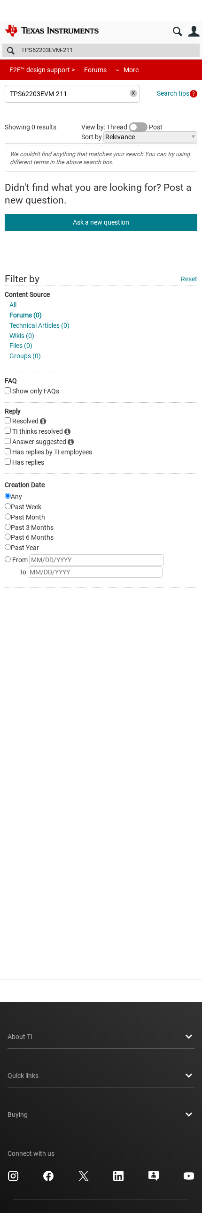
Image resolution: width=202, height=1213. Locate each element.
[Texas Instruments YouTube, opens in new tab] (188, 1179)
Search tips (173, 93)
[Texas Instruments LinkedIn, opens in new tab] (118, 1179)
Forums (95, 70)
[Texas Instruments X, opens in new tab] (83, 1179)
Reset (189, 279)
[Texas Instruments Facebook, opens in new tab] (48, 1179)
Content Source (27, 294)
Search (177, 31)
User (194, 31)
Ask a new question (101, 222)
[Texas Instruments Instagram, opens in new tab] (13, 1179)
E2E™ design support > (42, 70)
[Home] (52, 30)
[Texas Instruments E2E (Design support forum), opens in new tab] (153, 1179)
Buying (18, 1114)
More (131, 70)
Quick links (23, 1075)
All (12, 305)
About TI (20, 1036)
